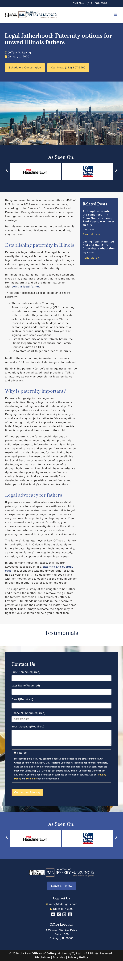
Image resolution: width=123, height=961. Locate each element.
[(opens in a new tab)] (61, 934)
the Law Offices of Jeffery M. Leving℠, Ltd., (51, 953)
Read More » (91, 234)
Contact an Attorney (27, 792)
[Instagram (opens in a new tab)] (70, 914)
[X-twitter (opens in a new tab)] (59, 914)
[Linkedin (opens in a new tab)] (64, 914)
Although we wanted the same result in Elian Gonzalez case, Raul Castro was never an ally (98, 218)
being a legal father (25, 286)
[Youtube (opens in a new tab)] (53, 914)
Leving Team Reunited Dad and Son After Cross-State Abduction (99, 245)
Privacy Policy (78, 957)
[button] (115, 14)
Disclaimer (31, 778)
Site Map (59, 957)
